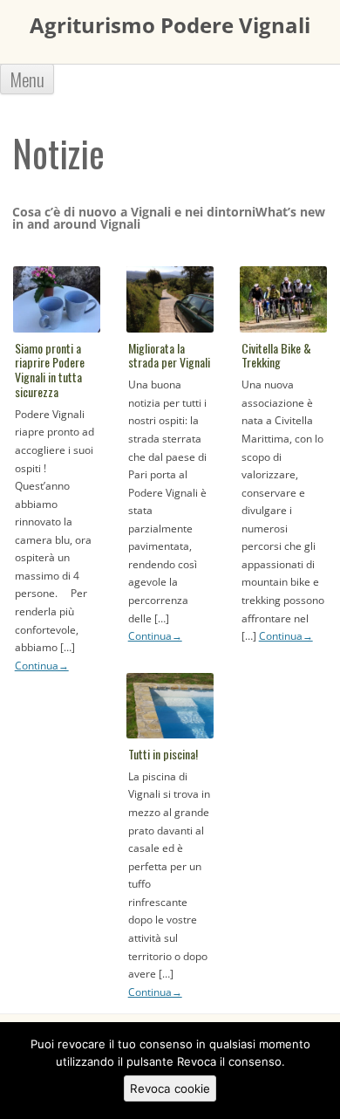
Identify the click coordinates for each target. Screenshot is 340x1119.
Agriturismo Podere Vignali (170, 25)
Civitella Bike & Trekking (276, 355)
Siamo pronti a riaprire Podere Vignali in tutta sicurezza (50, 370)
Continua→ (42, 665)
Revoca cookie (170, 1088)
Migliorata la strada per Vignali (169, 355)
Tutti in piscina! (163, 754)
